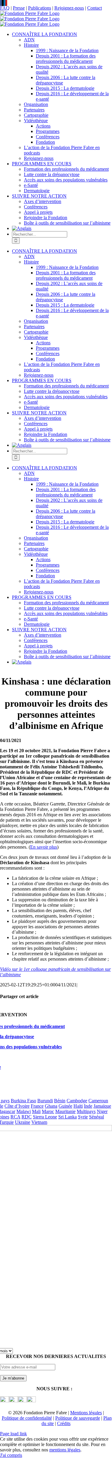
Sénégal (96, 1116)
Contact (94, 7)
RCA (15, 1116)
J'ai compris (11, 1455)
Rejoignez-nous (69, 7)
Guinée (65, 1106)
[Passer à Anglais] (21, 228)
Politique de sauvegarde (77, 1418)
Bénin (59, 1100)
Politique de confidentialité (27, 1418)
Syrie (83, 1116)
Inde (88, 1106)
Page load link (13, 1433)
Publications (39, 7)
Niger (102, 1111)
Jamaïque (102, 1106)
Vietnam (39, 1122)
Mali (36, 1111)
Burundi (45, 1100)
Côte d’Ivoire (17, 1106)
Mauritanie (65, 1111)
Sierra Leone (45, 1116)
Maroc (48, 1111)
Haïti (78, 1106)
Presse (19, 7)
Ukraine (22, 1122)
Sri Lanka (67, 1116)
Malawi (23, 1111)
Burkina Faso (23, 1100)
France (37, 1106)
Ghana (51, 1106)
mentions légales (64, 1449)
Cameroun (98, 1100)
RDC (27, 1116)
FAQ (5, 7)
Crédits (63, 1423)
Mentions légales (86, 1412)
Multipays (86, 1111)
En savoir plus (43, 847)
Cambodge (77, 1100)
